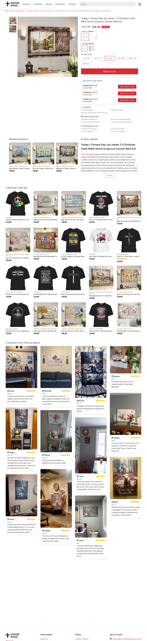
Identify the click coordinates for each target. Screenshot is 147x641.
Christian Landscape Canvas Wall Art (45, 329)
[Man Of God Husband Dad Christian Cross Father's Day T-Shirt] (73, 277)
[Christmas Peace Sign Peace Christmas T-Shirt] (18, 203)
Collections (38, 4)
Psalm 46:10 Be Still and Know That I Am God (129, 218)
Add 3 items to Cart (127, 93)
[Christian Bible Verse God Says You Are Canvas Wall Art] (129, 314)
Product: (87, 31)
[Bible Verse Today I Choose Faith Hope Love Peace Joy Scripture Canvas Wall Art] (67, 153)
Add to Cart (109, 71)
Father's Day (65, 292)
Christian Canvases (92, 154)
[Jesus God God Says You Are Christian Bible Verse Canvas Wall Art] (129, 277)
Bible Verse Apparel (123, 254)
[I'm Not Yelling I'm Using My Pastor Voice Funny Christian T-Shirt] (73, 240)
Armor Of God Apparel (96, 329)
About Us (44, 639)
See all (109, 175)
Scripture (30, 11)
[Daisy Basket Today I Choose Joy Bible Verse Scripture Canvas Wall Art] (20, 153)
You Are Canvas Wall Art (41, 254)
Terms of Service (81, 639)
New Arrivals (37, 292)
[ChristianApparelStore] (6, 11)
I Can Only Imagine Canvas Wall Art (72, 217)
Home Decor (60, 4)
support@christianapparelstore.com (126, 639)
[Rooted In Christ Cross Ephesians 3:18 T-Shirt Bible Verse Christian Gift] (18, 314)
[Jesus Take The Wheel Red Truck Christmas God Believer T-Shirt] (101, 240)
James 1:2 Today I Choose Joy (44, 11)
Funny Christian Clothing (97, 217)
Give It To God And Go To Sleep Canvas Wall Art (17, 254)
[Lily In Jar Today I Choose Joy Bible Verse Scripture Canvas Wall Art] (43, 153)
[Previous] (27, 47)
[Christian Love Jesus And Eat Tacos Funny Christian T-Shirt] (18, 277)
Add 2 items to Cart (127, 87)
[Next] (69, 47)
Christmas (9, 217)
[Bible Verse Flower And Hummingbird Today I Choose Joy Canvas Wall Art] (45, 203)
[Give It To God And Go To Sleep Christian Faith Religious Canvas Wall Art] (18, 240)
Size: (86, 54)
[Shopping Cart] (139, 4)
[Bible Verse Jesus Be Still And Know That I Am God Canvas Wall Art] (129, 203)
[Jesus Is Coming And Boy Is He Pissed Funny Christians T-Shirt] (101, 203)
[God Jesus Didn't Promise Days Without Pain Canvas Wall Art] (73, 314)
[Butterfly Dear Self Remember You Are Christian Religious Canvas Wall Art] (45, 240)
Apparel (49, 4)
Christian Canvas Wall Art (17, 11)
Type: (87, 44)
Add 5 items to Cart (127, 100)
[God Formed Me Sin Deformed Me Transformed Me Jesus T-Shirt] (45, 277)
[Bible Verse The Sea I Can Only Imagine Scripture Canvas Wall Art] (73, 203)
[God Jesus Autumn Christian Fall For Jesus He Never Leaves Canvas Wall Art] (45, 314)
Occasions (26, 4)
